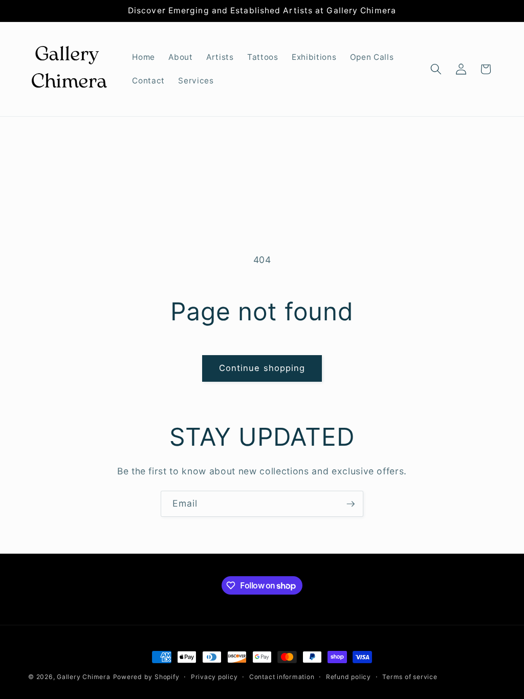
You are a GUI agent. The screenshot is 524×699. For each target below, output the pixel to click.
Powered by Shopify (146, 677)
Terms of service (409, 677)
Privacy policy (214, 677)
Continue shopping (262, 368)
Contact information (282, 677)
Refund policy (348, 677)
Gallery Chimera (84, 677)
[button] (436, 69)
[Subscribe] (350, 504)
